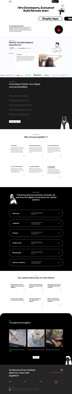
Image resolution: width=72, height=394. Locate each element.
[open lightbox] (50, 60)
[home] (10, 1)
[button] (62, 1)
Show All (35, 357)
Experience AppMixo (14, 121)
